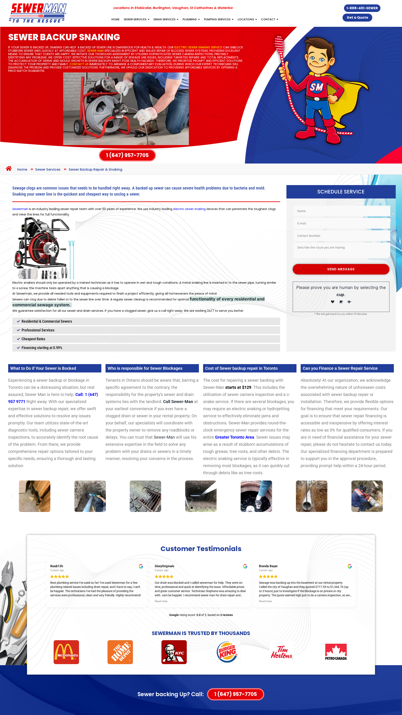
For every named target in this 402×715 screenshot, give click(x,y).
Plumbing (190, 19)
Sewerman (20, 209)
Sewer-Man (164, 437)
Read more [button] (161, 601)
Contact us (79, 64)
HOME (115, 19)
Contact (268, 19)
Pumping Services (217, 19)
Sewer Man (95, 51)
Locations (246, 19)
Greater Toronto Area (234, 437)
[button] (12, 496)
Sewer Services (135, 19)
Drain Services (164, 19)
